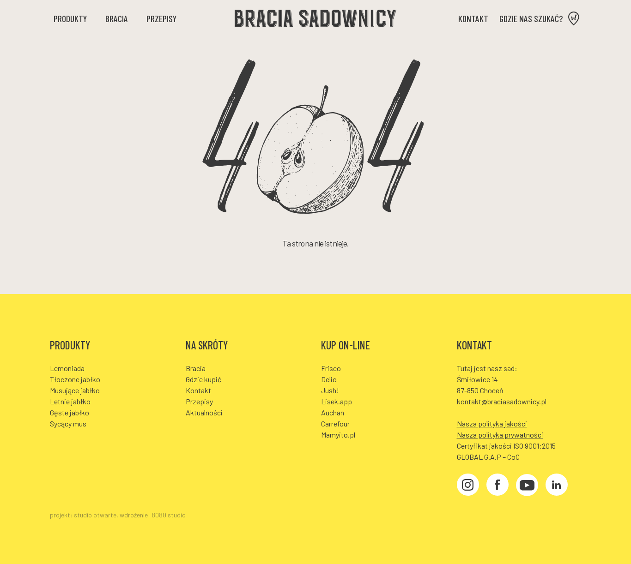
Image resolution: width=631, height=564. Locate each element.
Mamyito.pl (338, 434)
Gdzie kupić (203, 379)
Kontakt (473, 18)
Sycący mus (68, 423)
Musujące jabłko (75, 390)
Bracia (116, 18)
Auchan (332, 412)
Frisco (331, 368)
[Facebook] (497, 486)
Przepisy (161, 18)
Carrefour (335, 423)
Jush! (330, 390)
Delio (329, 379)
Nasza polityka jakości (492, 423)
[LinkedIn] (557, 486)
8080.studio (169, 515)
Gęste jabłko (69, 412)
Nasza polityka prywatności (500, 434)
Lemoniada (67, 368)
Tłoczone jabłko (75, 379)
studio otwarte (95, 515)
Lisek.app (336, 401)
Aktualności (204, 412)
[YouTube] (527, 486)
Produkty (70, 18)
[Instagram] (468, 486)
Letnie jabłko (70, 401)
